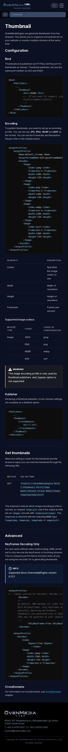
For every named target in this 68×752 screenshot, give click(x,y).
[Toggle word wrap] (53, 79)
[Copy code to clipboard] (59, 79)
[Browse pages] (5, 14)
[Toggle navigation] (61, 5)
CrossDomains (53, 691)
